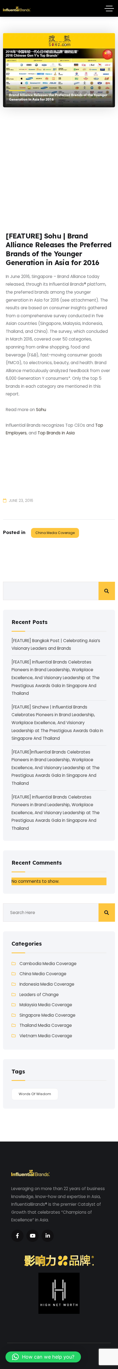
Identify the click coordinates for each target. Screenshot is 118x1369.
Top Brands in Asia (56, 433)
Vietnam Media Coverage (45, 1036)
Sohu (41, 409)
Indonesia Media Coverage (46, 984)
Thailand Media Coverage (45, 1025)
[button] (43, 1356)
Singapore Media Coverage (47, 1015)
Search (107, 591)
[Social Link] (17, 1236)
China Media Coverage (55, 532)
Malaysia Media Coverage (45, 1005)
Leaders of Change (39, 994)
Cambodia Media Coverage (48, 963)
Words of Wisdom (35, 1094)
